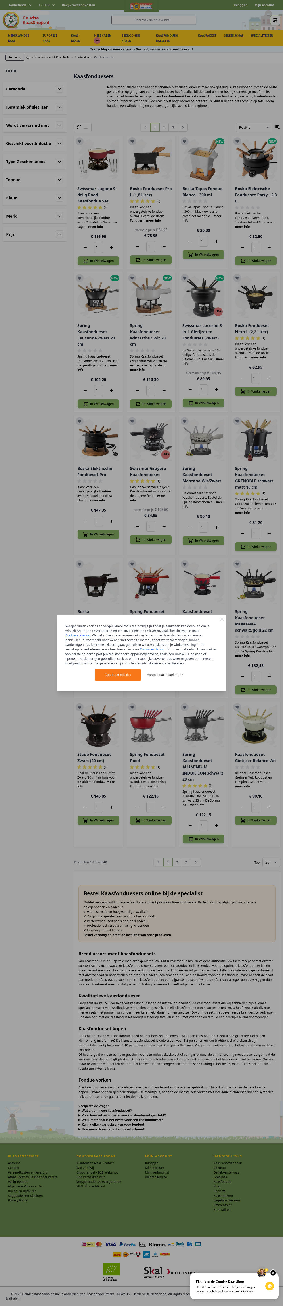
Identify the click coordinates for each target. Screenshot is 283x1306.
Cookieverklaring (77, 635)
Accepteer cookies (118, 675)
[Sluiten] (222, 619)
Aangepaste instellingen (165, 675)
